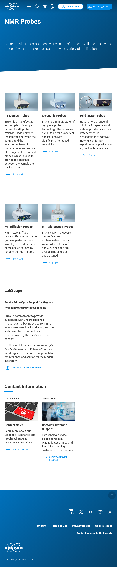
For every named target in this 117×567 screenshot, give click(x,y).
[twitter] (80, 511)
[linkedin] (71, 511)
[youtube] (100, 511)
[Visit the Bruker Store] (45, 7)
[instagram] (110, 511)
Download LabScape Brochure (26, 367)
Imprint (41, 525)
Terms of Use (59, 525)
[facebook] (90, 511)
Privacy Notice (81, 525)
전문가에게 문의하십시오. (100, 6)
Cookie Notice (103, 525)
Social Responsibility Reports (94, 533)
